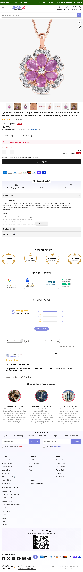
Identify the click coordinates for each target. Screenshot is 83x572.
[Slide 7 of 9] (57, 106)
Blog (30, 467)
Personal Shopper (8, 463)
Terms (54, 446)
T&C (30, 477)
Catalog (4, 525)
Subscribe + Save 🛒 (8, 477)
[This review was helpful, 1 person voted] (26, 377)
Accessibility (60, 477)
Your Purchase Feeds (36, 483)
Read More (40, 223)
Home (3, 521)
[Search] (79, 15)
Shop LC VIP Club (7, 473)
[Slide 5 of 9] (41, 106)
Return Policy (60, 470)
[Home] (21, 8)
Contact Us (59, 460)
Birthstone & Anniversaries (11, 505)
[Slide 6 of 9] (49, 106)
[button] (39, 129)
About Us (32, 460)
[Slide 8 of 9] (65, 106)
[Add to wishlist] (79, 27)
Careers (31, 473)
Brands (4, 508)
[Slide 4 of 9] (33, 106)
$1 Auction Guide (7, 460)
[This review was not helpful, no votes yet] (30, 377)
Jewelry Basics (6, 511)
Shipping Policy (61, 463)
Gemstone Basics (7, 501)
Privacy (59, 446)
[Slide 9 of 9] (74, 106)
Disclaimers (60, 473)
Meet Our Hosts (34, 463)
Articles (4, 515)
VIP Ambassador (7, 483)
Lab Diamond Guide (8, 498)
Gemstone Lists (7, 491)
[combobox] (39, 15)
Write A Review (41, 329)
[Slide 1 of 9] (9, 106)
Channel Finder (7, 467)
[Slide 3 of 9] (25, 106)
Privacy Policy (60, 467)
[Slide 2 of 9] (17, 106)
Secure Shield (6, 480)
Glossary (4, 518)
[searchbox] (13, 340)
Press (30, 470)
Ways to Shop (6, 470)
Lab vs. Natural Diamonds (10, 494)
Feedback (32, 480)
